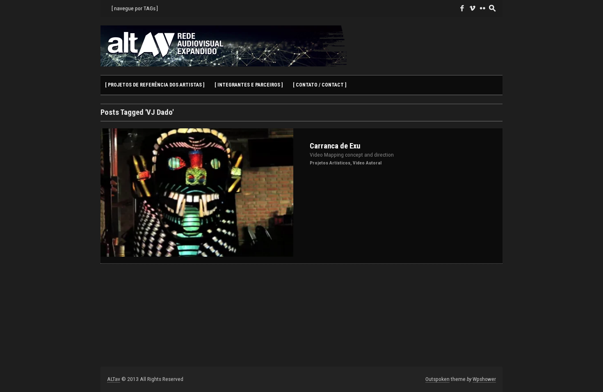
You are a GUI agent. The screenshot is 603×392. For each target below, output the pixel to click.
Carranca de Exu (335, 145)
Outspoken (437, 379)
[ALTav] (223, 45)
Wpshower (484, 379)
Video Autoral (367, 163)
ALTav (113, 379)
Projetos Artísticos (330, 163)
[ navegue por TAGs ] (135, 8)
